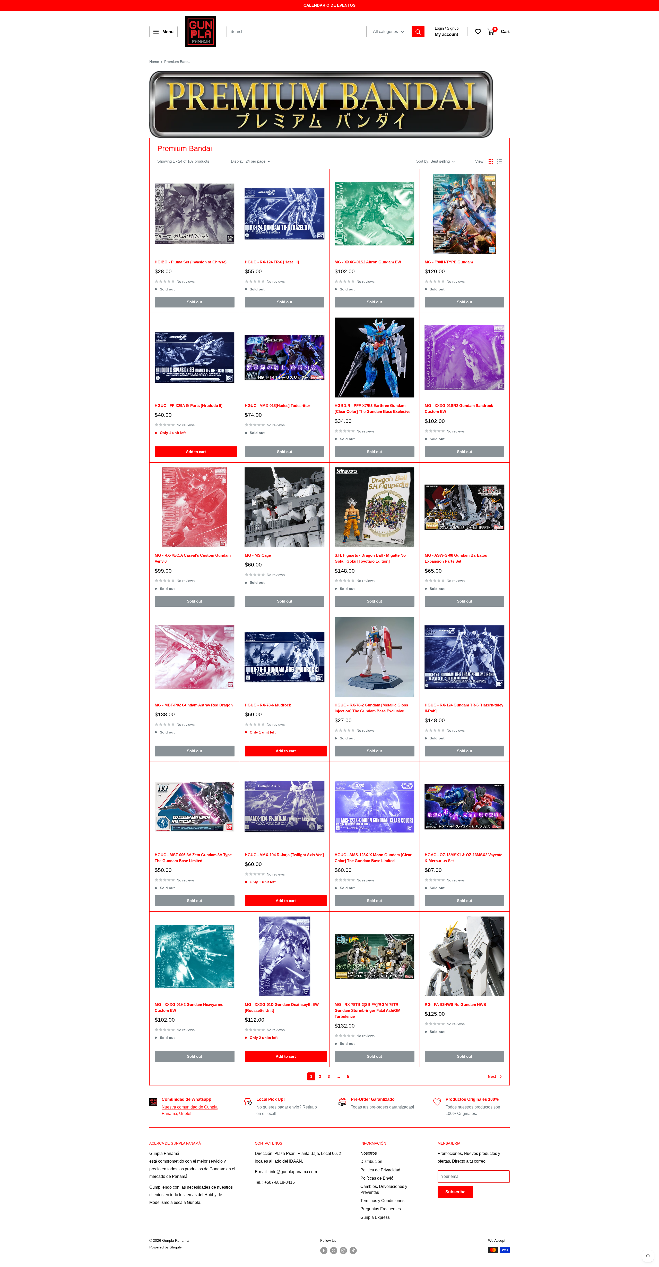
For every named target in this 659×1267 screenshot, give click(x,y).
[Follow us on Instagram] (343, 1250)
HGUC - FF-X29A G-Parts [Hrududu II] (188, 405)
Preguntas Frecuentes (380, 1209)
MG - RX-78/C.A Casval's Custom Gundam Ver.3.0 (193, 558)
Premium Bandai (177, 62)
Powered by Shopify (165, 1247)
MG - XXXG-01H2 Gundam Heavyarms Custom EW (189, 1007)
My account (446, 34)
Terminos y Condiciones (382, 1200)
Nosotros (368, 1153)
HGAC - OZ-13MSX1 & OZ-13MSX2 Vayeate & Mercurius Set (463, 858)
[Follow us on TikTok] (353, 1250)
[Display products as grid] (491, 161)
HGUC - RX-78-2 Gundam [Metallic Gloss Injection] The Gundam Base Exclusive (371, 708)
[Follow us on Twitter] (333, 1250)
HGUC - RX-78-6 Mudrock (268, 705)
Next (492, 1076)
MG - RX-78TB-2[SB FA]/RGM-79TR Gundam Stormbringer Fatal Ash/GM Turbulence (368, 1010)
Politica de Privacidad (380, 1170)
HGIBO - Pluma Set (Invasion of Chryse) (191, 262)
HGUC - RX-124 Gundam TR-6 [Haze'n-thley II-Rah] (464, 708)
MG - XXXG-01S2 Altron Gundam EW (368, 262)
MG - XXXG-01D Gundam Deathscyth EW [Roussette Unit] (282, 1007)
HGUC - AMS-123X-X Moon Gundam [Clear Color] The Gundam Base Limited (373, 858)
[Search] (418, 31)
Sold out (194, 302)
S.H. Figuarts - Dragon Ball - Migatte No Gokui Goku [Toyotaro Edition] (370, 558)
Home (154, 62)
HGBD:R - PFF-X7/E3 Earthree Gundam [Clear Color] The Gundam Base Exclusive (372, 408)
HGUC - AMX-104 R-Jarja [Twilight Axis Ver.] (284, 855)
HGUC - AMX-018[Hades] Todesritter (277, 405)
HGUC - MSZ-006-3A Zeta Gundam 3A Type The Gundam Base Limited (193, 858)
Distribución (371, 1161)
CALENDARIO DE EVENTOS (329, 5)
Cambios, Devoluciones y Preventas (383, 1189)
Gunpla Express (375, 1217)
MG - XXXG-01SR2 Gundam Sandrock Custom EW (459, 408)
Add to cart (196, 451)
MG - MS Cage (258, 555)
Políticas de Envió (376, 1178)
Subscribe (455, 1192)
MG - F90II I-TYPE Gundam (449, 262)
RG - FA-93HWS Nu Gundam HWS (455, 1004)
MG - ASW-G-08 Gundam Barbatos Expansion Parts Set (456, 558)
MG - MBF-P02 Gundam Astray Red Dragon (194, 705)
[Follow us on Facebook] (323, 1250)
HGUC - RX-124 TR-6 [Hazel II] (272, 262)
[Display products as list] (499, 161)
